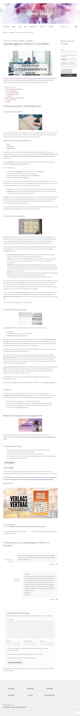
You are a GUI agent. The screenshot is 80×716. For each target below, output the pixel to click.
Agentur (12, 526)
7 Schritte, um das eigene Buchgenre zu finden (43, 532)
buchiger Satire (23, 407)
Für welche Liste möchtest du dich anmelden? (69, 56)
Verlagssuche (12, 32)
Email (62, 49)
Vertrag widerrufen (50, 695)
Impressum (11, 688)
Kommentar (10, 619)
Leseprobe (26, 526)
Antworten (53, 564)
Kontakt (30, 695)
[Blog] (30, 503)
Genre (18, 171)
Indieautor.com (11, 148)
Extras (42, 26)
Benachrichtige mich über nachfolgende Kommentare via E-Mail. (25, 654)
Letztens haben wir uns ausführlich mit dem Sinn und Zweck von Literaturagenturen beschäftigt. (29, 78)
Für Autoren (32, 26)
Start (6, 32)
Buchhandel (49, 688)
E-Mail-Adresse (27, 641)
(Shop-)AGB (11, 695)
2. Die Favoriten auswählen (13, 92)
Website (42, 641)
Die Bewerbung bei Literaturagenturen (14, 89)
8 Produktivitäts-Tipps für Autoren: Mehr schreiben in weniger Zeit (15, 532)
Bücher (14, 26)
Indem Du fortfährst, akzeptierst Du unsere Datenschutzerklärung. (67, 71)
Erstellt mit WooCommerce (18, 707)
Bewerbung (17, 526)
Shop (20, 26)
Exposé (22, 526)
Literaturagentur (34, 526)
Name (9, 641)
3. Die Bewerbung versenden (13, 94)
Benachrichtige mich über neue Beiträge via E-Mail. (21, 658)
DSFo (8, 144)
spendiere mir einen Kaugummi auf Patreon (41, 479)
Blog (25, 26)
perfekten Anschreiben (49, 382)
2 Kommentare (29, 40)
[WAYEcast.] (30, 425)
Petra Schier (10, 146)
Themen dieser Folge (12, 99)
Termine (51, 26)
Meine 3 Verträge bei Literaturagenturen (14, 98)
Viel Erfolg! (7, 101)
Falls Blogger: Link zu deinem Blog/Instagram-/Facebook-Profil (68, 63)
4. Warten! (10, 96)
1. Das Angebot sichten (12, 91)
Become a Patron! (8, 483)
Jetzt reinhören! (9, 462)
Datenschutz (30, 688)
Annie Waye (6, 26)
